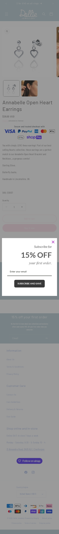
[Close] (53, 242)
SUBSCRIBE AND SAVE (29, 283)
